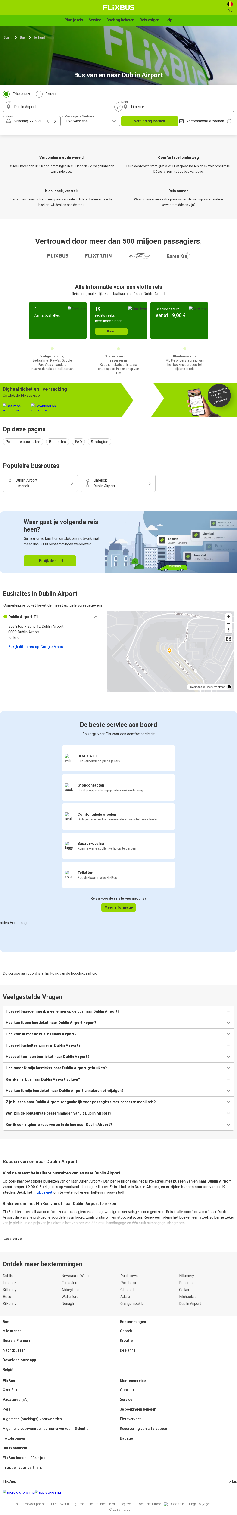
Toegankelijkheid (149, 1504)
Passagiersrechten (92, 1504)
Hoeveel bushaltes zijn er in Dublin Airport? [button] (43, 1045)
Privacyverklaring (63, 1504)
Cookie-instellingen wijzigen (191, 1504)
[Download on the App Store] (48, 1492)
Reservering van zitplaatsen (143, 1428)
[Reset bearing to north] (228, 630)
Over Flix (10, 1390)
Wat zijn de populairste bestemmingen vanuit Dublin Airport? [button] (58, 1113)
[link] (118, 542)
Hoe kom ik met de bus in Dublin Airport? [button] (41, 1034)
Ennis (7, 1296)
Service (126, 1399)
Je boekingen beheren (138, 1409)
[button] (52, 616)
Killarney (9, 1290)
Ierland (39, 37)
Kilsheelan (187, 1296)
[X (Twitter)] (231, 1492)
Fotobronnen (14, 1438)
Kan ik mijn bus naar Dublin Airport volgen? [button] (43, 1079)
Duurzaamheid (15, 1448)
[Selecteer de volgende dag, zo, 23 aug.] (55, 121)
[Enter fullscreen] (228, 639)
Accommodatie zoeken (205, 121)
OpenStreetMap (215, 687)
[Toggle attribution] (229, 687)
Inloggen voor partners (22, 1467)
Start (7, 37)
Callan (184, 1290)
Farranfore (70, 1283)
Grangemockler (132, 1303)
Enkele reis (21, 94)
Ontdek (126, 1331)
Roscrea (186, 1283)
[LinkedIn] (230, 1492)
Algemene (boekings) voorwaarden (32, 1419)
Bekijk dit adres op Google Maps (35, 647)
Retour (50, 94)
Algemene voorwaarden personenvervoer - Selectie (45, 1428)
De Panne (127, 1350)
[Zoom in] (228, 616)
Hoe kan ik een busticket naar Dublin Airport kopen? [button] (51, 1022)
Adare (125, 1296)
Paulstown (129, 1276)
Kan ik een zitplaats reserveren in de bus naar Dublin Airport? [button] (59, 1124)
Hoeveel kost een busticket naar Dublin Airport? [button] (48, 1056)
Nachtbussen (14, 1350)
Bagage (126, 1438)
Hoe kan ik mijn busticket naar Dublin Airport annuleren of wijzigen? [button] (65, 1090)
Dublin (8, 1276)
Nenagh (68, 1303)
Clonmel (127, 1290)
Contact (127, 1390)
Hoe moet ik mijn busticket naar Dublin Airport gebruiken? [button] (56, 1068)
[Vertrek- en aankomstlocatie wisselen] (118, 107)
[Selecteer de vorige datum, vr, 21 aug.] (48, 121)
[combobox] (64, 107)
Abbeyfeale (71, 1290)
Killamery (186, 1276)
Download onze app (19, 1360)
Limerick (9, 1283)
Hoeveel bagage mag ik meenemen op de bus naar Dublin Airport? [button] (63, 1011)
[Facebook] (226, 1492)
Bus (23, 37)
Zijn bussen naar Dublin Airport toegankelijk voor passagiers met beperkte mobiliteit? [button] (81, 1102)
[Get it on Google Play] (19, 1492)
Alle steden (12, 1331)
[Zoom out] (228, 623)
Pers (6, 1409)
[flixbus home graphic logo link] (119, 7)
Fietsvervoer (130, 1419)
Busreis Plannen (16, 1340)
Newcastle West (75, 1276)
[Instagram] (227, 1492)
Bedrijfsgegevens (121, 1504)
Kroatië (126, 1340)
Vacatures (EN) (16, 1399)
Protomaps (195, 687)
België (8, 1369)
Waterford (70, 1296)
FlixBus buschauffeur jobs (25, 1458)
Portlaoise (128, 1283)
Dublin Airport (190, 1303)
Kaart (111, 331)
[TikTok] (233, 1492)
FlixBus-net (43, 1192)
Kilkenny (9, 1303)
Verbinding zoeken (149, 121)
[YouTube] (229, 1492)
